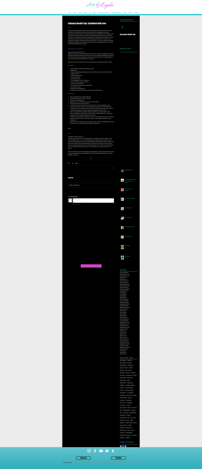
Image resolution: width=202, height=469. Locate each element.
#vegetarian (130, 382)
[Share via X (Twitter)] (72, 163)
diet (121, 410)
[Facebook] (95, 451)
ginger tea (122, 422)
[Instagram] (89, 451)
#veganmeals (123, 382)
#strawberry (123, 380)
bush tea (130, 397)
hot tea (132, 430)
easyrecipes (123, 415)
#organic (134, 375)
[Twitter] (107, 451)
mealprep (122, 437)
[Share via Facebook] (68, 163)
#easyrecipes (123, 362)
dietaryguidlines (126, 410)
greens (135, 422)
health (129, 425)
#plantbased (123, 377)
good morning (129, 422)
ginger (131, 420)
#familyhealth (123, 365)
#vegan (128, 380)
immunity (122, 432)
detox (129, 407)
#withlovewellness (130, 385)
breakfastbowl (123, 397)
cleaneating (128, 400)
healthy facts (129, 427)
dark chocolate (123, 407)
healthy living (123, 430)
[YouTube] (101, 451)
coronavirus (123, 405)
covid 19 (129, 405)
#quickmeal (130, 377)
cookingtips (129, 402)
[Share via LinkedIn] (76, 163)
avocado (129, 395)
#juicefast (122, 372)
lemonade (128, 435)
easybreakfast (132, 412)
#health (131, 367)
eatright (128, 415)
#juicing (127, 372)
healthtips (122, 427)
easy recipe (125, 412)
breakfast (134, 395)
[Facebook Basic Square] (123, 446)
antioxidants (123, 392)
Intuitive (122, 387)
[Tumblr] (113, 451)
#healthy (122, 370)
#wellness (122, 385)
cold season (123, 402)
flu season (132, 417)
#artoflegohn (123, 360)
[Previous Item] (122, 27)
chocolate (122, 400)
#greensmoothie (124, 367)
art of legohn (130, 392)
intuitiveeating (128, 432)
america (122, 390)
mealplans (134, 435)
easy (121, 412)
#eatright (129, 362)
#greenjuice (130, 365)
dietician (133, 410)
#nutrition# (128, 375)
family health (123, 417)
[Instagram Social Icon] (121, 446)
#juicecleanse (128, 370)
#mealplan (133, 372)
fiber (128, 417)
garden (127, 420)
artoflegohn (123, 395)
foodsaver (122, 420)
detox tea (134, 407)
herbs (128, 430)
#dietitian (129, 360)
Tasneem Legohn (129, 387)
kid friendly (122, 435)
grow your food (123, 425)
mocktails (127, 437)
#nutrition (122, 375)
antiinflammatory (129, 390)
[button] (75, 12)
